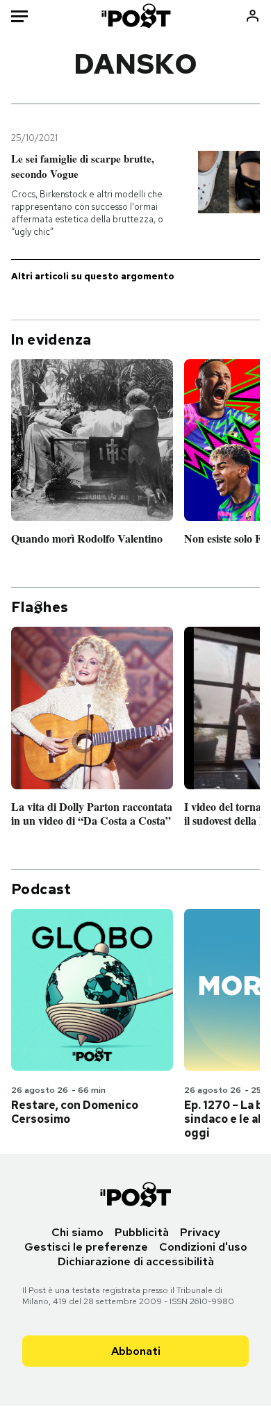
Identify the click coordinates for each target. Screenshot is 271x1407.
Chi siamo (77, 1232)
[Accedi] (252, 15)
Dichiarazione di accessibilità (136, 1261)
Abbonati (136, 1351)
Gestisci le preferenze (86, 1247)
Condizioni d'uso (203, 1247)
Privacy (200, 1232)
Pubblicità (142, 1232)
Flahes (39, 607)
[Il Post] (135, 15)
